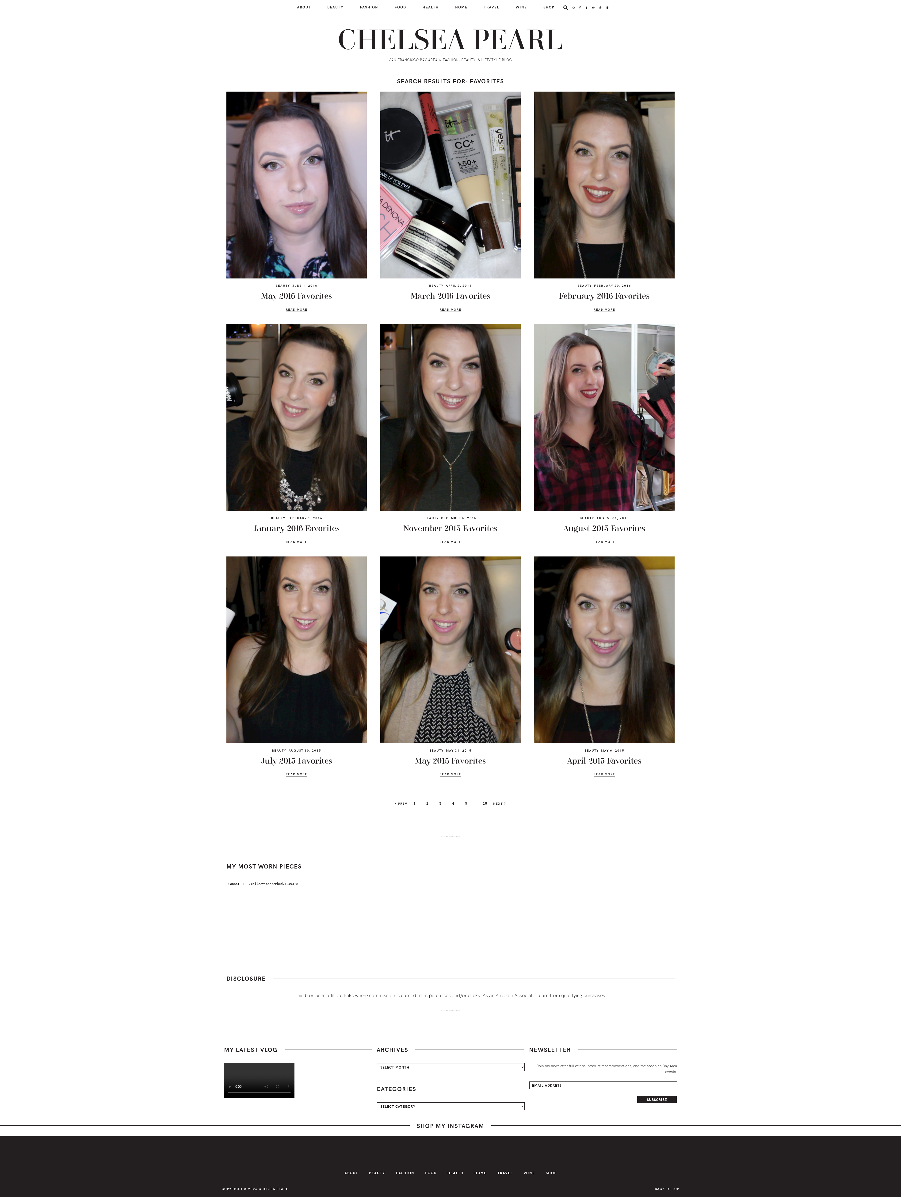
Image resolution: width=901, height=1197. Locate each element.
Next (498, 804)
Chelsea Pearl (450, 40)
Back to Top (667, 1188)
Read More (296, 310)
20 (487, 803)
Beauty (283, 285)
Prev (402, 804)
